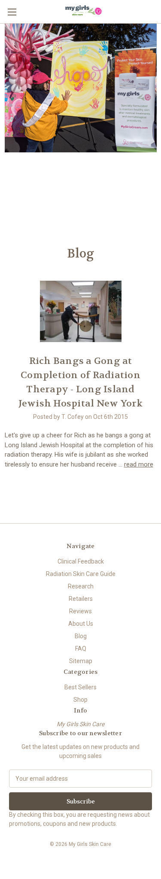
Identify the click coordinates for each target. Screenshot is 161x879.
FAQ (80, 648)
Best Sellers (80, 687)
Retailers (81, 598)
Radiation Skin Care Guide (80, 573)
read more (138, 464)
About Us (80, 623)
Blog (81, 636)
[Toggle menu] (12, 12)
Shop (80, 699)
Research (81, 586)
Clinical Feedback (81, 561)
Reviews (80, 611)
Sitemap (80, 661)
